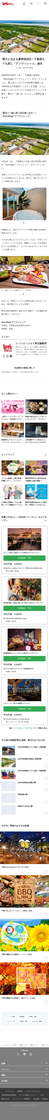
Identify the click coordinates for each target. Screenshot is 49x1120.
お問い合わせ (5, 1099)
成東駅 (22, 1016)
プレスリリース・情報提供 (21, 1099)
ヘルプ (42, 1095)
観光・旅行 (24, 1021)
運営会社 (45, 1099)
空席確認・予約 (24, 558)
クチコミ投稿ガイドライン (27, 1095)
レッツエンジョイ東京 (9, 1045)
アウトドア (11, 1021)
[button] (23, 222)
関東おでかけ (23, 1045)
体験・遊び (33, 1016)
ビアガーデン (32, 728)
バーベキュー (19, 728)
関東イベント (34, 1045)
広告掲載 (36, 1099)
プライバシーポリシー (33, 1091)
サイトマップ (9, 1091)
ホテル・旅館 (37, 1021)
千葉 (13, 1016)
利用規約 (20, 1091)
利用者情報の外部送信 (9, 1095)
